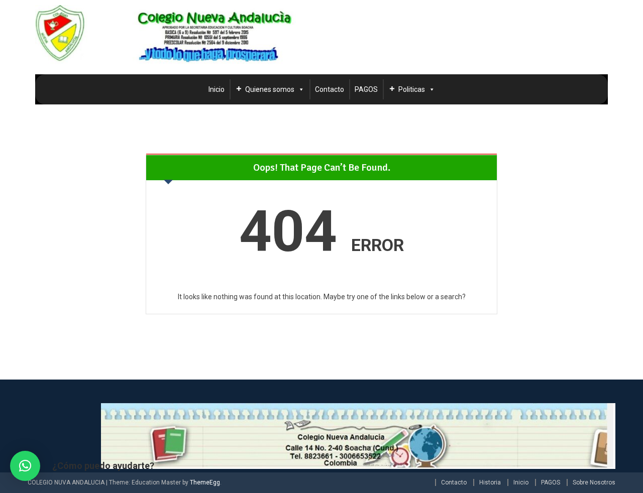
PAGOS (366, 89)
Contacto (329, 89)
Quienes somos (269, 89)
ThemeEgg (205, 482)
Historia (490, 482)
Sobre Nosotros (594, 482)
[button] (25, 466)
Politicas (411, 89)
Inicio (216, 89)
